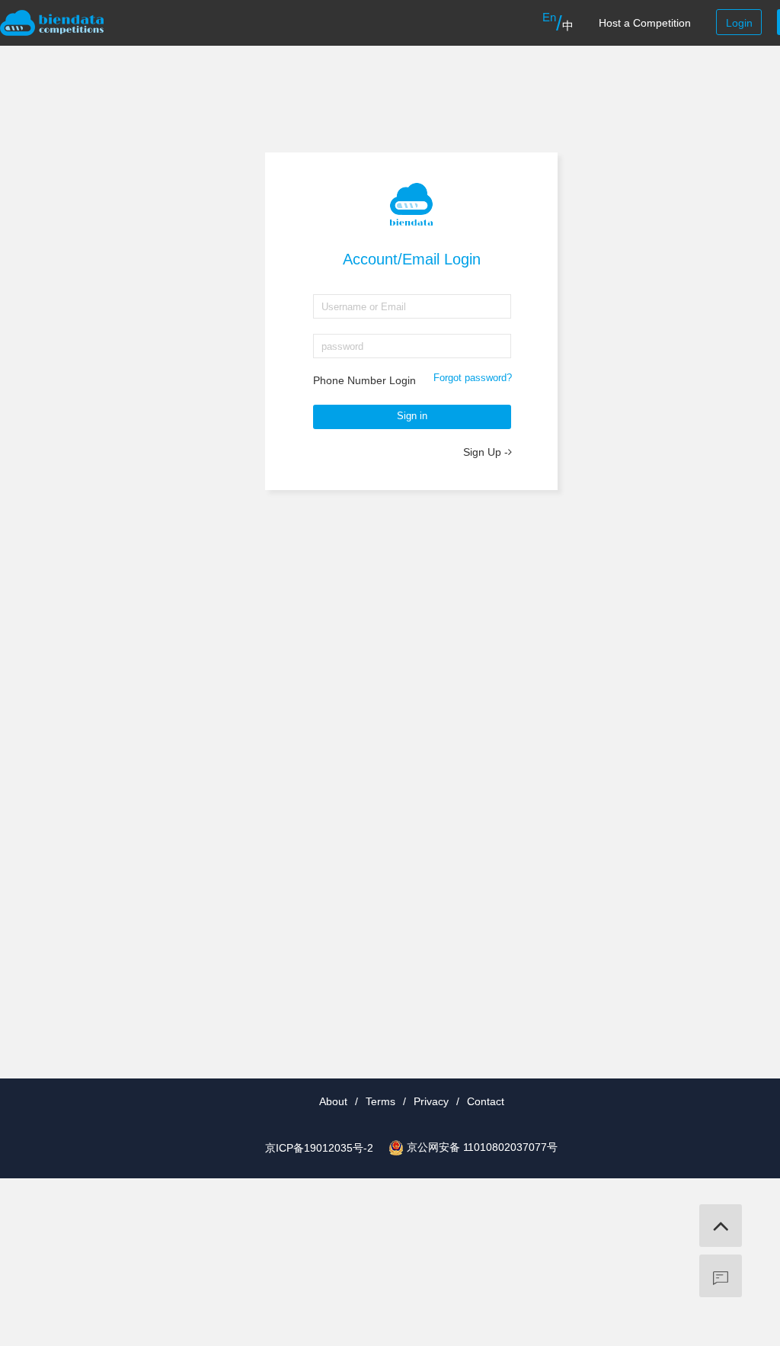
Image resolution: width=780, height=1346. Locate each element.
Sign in (412, 415)
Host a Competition (645, 23)
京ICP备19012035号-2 (319, 1148)
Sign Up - (485, 452)
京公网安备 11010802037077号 (482, 1147)
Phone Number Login (364, 380)
